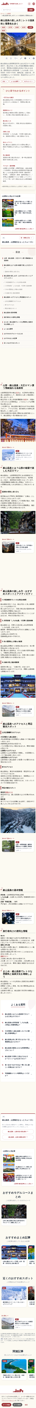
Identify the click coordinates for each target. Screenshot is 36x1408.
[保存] (11, 58)
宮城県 (17, 27)
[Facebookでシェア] (33, 58)
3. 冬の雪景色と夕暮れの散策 (13, 289)
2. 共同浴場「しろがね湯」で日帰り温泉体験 (18, 286)
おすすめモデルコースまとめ (13, 334)
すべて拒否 (17, 1405)
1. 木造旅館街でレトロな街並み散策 (15, 282)
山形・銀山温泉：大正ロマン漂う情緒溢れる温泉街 (18, 259)
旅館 (25, 399)
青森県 (3, 27)
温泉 (17, 393)
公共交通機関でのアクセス (13, 301)
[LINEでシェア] (25, 58)
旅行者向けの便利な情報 (12, 317)
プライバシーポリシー (8, 1400)
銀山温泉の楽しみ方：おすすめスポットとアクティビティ (18, 277)
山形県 (9, 13)
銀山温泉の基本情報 (10, 312)
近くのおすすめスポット (12, 343)
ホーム (3, 13)
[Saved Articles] (29, 4)
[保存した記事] (6, 58)
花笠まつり (9, 792)
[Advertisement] (18, 366)
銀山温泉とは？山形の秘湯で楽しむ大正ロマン (18, 266)
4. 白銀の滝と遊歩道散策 (12, 293)
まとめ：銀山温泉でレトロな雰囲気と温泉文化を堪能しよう (18, 323)
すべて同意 (6, 1405)
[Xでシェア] (29, 58)
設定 (26, 1405)
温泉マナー (4, 956)
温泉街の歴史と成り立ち (12, 271)
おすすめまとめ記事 (10, 338)
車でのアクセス (9, 305)
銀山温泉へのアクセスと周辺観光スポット (17, 297)
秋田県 (23, 27)
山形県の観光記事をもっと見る (24, 228)
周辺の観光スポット (11, 308)
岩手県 (10, 27)
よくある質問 (8, 329)
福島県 (3, 30)
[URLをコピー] (21, 58)
